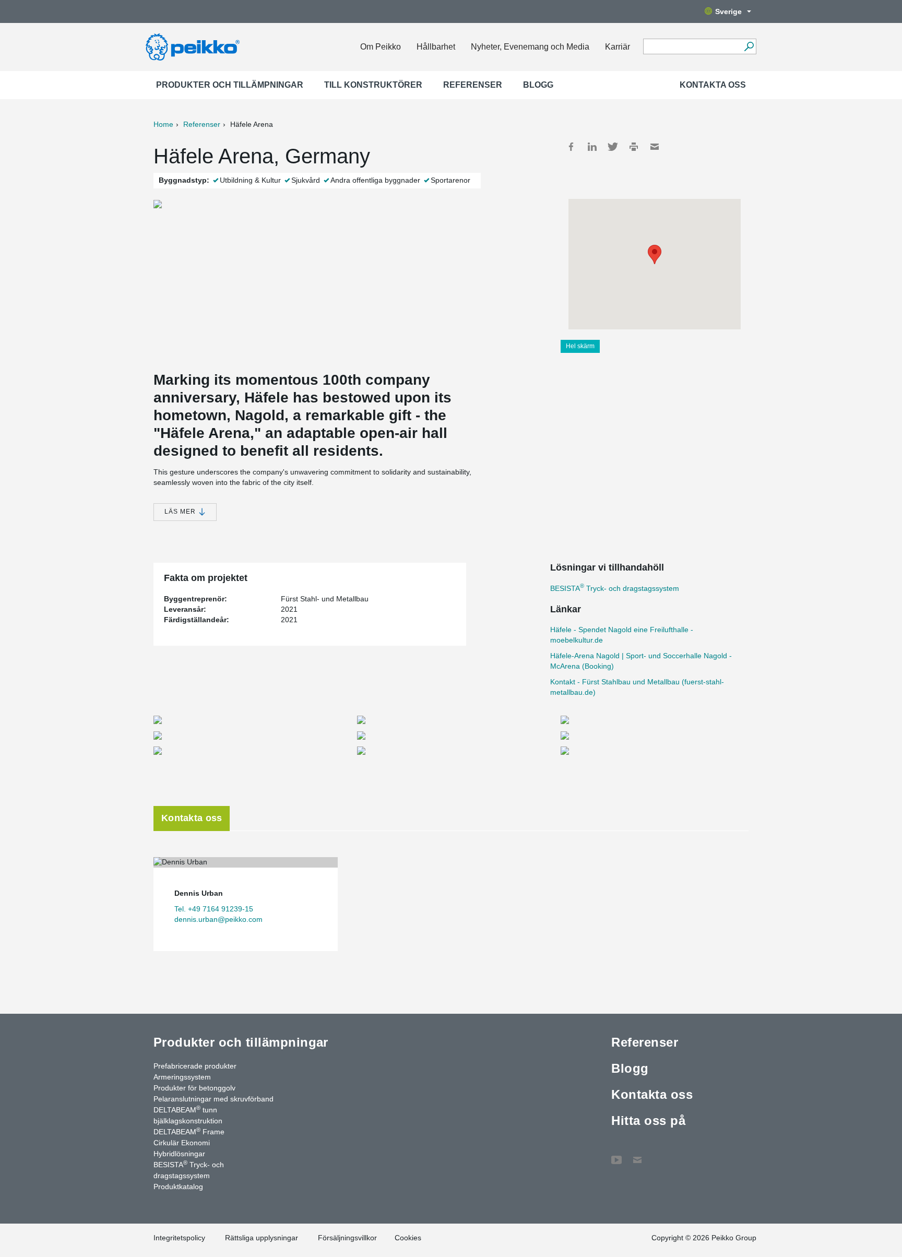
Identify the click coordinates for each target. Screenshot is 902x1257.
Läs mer (181, 511)
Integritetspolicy (179, 1238)
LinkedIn (592, 146)
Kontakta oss (713, 84)
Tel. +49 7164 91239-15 (213, 909)
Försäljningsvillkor (347, 1238)
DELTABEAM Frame (188, 1131)
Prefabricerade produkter (194, 1066)
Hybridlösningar (179, 1153)
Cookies (408, 1238)
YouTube (616, 1154)
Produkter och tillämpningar (229, 84)
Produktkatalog (178, 1186)
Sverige (728, 11)
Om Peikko (380, 46)
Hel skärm (580, 346)
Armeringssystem (182, 1077)
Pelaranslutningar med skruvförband (213, 1099)
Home (163, 124)
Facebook (571, 146)
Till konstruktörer (373, 84)
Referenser (472, 84)
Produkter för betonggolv (194, 1088)
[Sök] (748, 46)
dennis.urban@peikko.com (218, 919)
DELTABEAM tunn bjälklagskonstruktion (187, 1115)
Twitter (613, 146)
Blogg (538, 84)
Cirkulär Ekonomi (181, 1143)
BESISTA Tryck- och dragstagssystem (614, 588)
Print (633, 146)
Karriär (617, 46)
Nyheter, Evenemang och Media (530, 46)
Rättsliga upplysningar (261, 1238)
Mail (654, 146)
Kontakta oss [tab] (191, 818)
